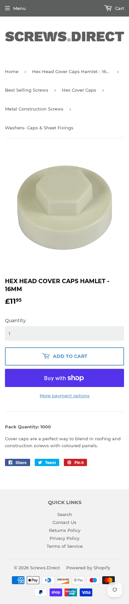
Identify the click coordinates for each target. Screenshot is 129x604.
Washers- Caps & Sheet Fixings (39, 127)
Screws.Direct (45, 567)
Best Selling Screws (26, 90)
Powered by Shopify (88, 567)
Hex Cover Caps (79, 90)
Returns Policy (64, 530)
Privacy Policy (64, 538)
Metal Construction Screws (34, 108)
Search (64, 514)
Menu (19, 8)
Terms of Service (65, 546)
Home (12, 71)
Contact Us (64, 522)
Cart (119, 8)
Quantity (15, 321)
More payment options (65, 395)
